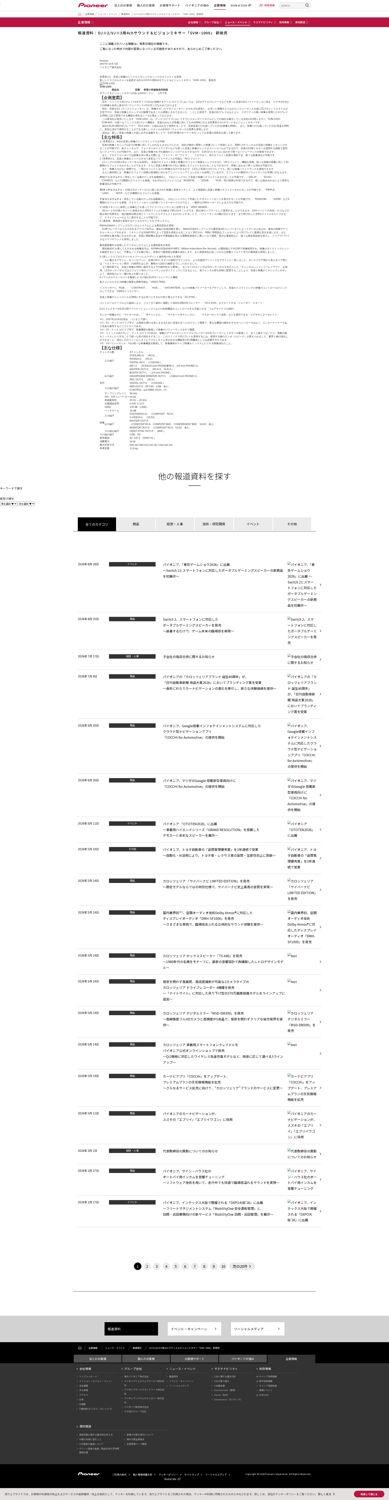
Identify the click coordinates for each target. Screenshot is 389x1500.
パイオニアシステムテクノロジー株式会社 (144, 1400)
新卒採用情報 (266, 1381)
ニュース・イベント (108, 14)
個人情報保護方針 (142, 1474)
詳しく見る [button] (324, 1494)
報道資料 (125, 14)
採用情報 (269, 5)
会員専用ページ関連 (137, 1443)
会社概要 (83, 1385)
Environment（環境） (225, 1390)
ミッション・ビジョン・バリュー (96, 1381)
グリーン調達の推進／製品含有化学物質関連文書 (99, 1450)
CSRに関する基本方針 (225, 1376)
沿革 (81, 1399)
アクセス (83, 1394)
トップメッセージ (88, 1376)
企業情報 (220, 5)
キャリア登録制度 (268, 1385)
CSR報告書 (219, 1385)
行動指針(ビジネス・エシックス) (95, 1408)
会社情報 (85, 1369)
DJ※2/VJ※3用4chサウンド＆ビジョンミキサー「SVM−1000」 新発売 (168, 14)
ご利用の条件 (119, 1474)
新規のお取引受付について (140, 1434)
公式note (264, 1394)
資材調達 (85, 1426)
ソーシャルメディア (249, 1328)
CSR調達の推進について (91, 1443)
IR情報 (82, 1404)
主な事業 (83, 1390)
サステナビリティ (226, 1369)
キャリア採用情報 (268, 1376)
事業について (266, 1390)
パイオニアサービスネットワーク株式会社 (144, 1391)
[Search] (307, 5)
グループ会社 (133, 1369)
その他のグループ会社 (135, 1411)
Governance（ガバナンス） (228, 1399)
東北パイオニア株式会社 (136, 1376)
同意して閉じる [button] (369, 1494)
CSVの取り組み (221, 1381)
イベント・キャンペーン (189, 1328)
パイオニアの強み (197, 5)
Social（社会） (222, 1394)
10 (223, 1266)
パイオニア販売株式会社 (136, 1406)
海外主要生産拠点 (135, 1439)
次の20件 (240, 1266)
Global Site (239, 5)
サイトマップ (191, 1474)
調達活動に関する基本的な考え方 (96, 1434)
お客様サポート (170, 5)
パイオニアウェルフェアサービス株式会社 (144, 1383)
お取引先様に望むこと (90, 1439)
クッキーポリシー (168, 1474)
